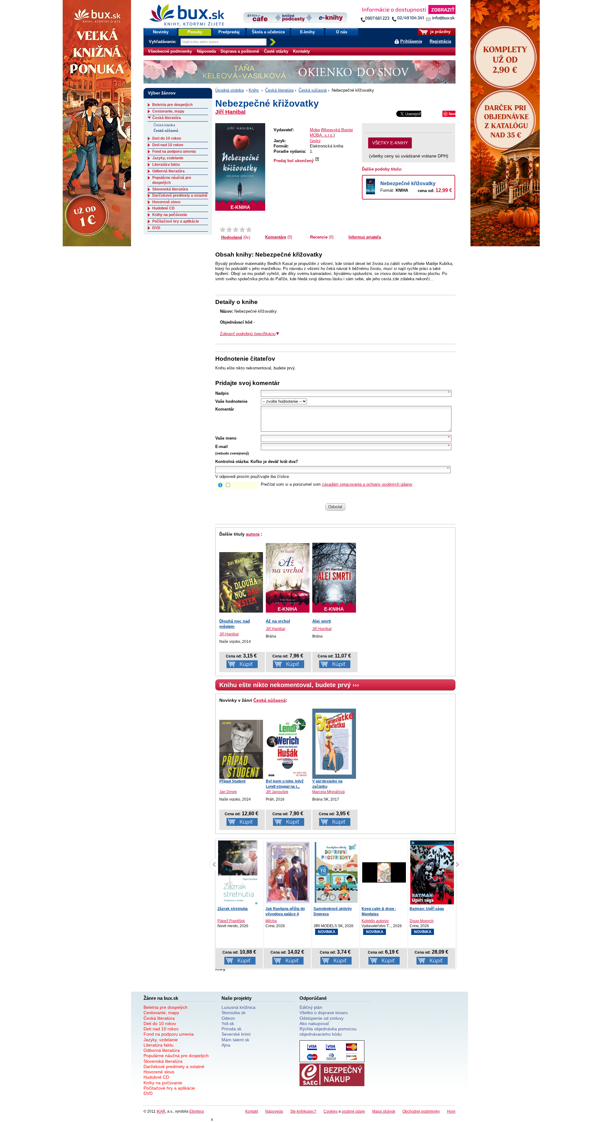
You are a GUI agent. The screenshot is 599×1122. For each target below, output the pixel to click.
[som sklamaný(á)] (222, 229)
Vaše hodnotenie (231, 401)
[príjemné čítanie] (242, 229)
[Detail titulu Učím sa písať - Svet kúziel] (452, 872)
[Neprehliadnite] (407, 15)
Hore (451, 1111)
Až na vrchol (278, 621)
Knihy (254, 90)
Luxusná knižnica (239, 1007)
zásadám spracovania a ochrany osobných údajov (367, 484)
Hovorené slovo (166, 202)
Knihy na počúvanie (169, 215)
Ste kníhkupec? (303, 1111)
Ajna (226, 1045)
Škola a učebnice (268, 32)
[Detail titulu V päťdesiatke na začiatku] (334, 743)
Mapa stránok (383, 1111)
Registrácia (440, 41)
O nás (341, 32)
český (315, 140)
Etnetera (196, 1111)
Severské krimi (236, 1034)
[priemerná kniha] (235, 229)
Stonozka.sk (234, 1012)
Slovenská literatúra (170, 189)
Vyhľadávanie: (163, 41)
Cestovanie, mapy (168, 111)
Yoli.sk (228, 1023)
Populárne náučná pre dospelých (176, 1055)
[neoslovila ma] (229, 229)
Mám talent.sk (235, 1039)
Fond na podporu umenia (174, 151)
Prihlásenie (411, 41)
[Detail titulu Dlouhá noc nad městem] (241, 582)
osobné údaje (353, 1111)
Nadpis (222, 393)
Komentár (224, 409)
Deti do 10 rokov (166, 138)
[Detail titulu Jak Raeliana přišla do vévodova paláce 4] (255, 872)
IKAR (161, 1111)
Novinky (160, 32)
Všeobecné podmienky (170, 51)
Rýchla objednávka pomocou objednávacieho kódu (328, 1031)
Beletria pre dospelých (172, 105)
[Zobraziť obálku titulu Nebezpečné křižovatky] (240, 167)
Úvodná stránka (229, 90)
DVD (156, 228)
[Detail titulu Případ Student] (241, 749)
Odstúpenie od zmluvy (321, 1018)
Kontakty (301, 51)
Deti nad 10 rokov (167, 145)
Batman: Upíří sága (394, 909)
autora (253, 534)
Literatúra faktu (166, 164)
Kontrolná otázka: (232, 461)
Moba (315, 130)
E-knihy (307, 32)
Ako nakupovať (314, 1023)
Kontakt (251, 1111)
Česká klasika (164, 125)
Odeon (228, 1018)
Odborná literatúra (168, 171)
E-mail (221, 446)
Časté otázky (276, 51)
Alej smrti (321, 621)
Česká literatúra (279, 90)
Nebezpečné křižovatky (408, 183)
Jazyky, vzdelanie (167, 158)
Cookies (331, 1111)
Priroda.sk (231, 1028)
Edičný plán (311, 1007)
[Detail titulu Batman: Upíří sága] (400, 873)
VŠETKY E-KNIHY (390, 142)
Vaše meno (225, 438)
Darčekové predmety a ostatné (179, 195)
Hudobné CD (163, 208)
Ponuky (194, 32)
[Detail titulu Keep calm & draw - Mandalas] (352, 872)
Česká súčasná (313, 90)
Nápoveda (206, 51)
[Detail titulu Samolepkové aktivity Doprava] (303, 872)
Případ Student (232, 781)
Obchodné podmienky (421, 1111)
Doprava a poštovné (240, 51)
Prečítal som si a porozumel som (336, 484)
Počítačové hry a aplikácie (175, 221)
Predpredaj (229, 32)
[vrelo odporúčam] (249, 229)
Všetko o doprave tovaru (324, 1012)
